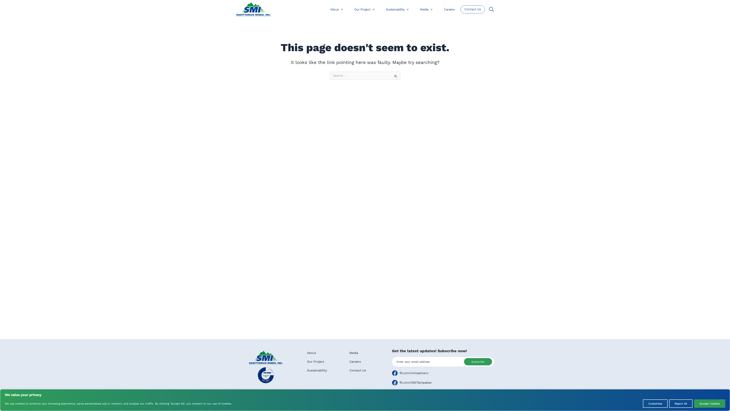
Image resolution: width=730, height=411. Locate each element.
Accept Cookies (710, 403)
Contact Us (357, 370)
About (334, 9)
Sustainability (395, 9)
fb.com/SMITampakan (416, 382)
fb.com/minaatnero (414, 373)
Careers (449, 9)
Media (424, 9)
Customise (655, 403)
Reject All (681, 403)
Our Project (362, 9)
